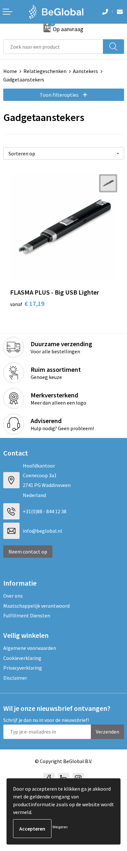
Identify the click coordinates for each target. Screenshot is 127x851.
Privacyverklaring (22, 667)
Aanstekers (85, 71)
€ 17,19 (27, 303)
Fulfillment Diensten (26, 615)
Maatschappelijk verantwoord (36, 605)
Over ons (13, 595)
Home (10, 71)
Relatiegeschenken (44, 71)
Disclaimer (15, 678)
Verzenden (107, 731)
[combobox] (53, 46)
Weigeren (60, 826)
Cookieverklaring (22, 658)
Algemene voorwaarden (29, 648)
